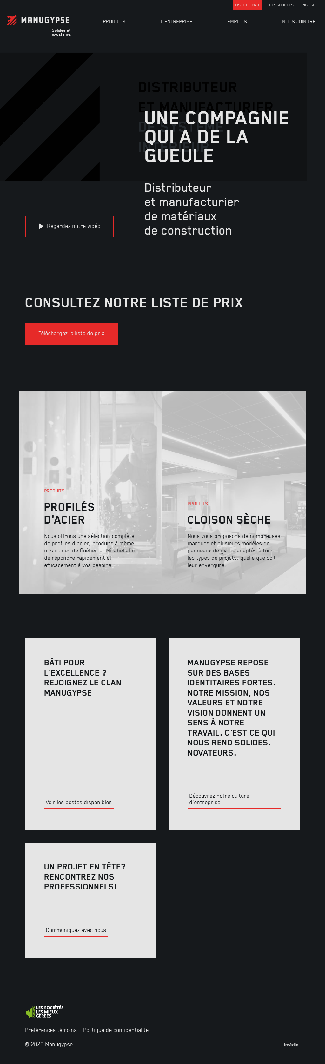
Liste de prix (247, 5)
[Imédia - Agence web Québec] (292, 1044)
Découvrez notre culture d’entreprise (219, 798)
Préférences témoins (51, 1029)
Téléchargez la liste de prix (72, 332)
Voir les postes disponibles (79, 801)
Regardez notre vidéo (73, 225)
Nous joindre (299, 21)
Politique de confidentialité (116, 1029)
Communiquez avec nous (76, 929)
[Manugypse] (56, 20)
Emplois (237, 21)
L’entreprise (177, 21)
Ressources (281, 5)
